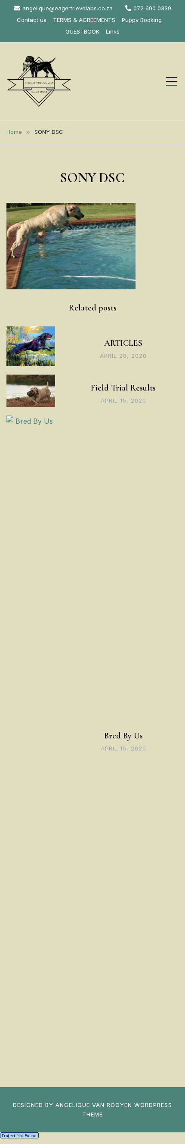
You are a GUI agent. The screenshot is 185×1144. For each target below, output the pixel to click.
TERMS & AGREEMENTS (84, 19)
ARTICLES (123, 343)
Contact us (31, 19)
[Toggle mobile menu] (172, 81)
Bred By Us (123, 736)
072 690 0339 (152, 8)
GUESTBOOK (82, 31)
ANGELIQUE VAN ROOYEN (94, 1104)
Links (113, 31)
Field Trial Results (123, 388)
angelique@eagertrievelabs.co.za (67, 8)
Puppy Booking (142, 19)
